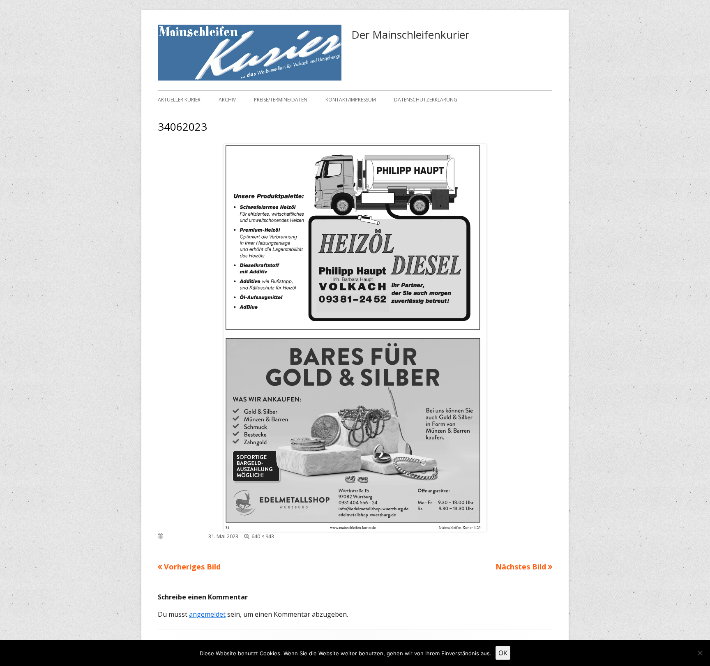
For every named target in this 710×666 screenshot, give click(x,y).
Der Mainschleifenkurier (410, 34)
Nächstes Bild (521, 567)
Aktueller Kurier (179, 99)
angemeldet (207, 614)
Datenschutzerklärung (425, 99)
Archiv (227, 99)
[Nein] (700, 653)
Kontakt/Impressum (350, 99)
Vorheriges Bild (192, 567)
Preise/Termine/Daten (280, 99)
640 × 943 (262, 536)
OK (502, 653)
